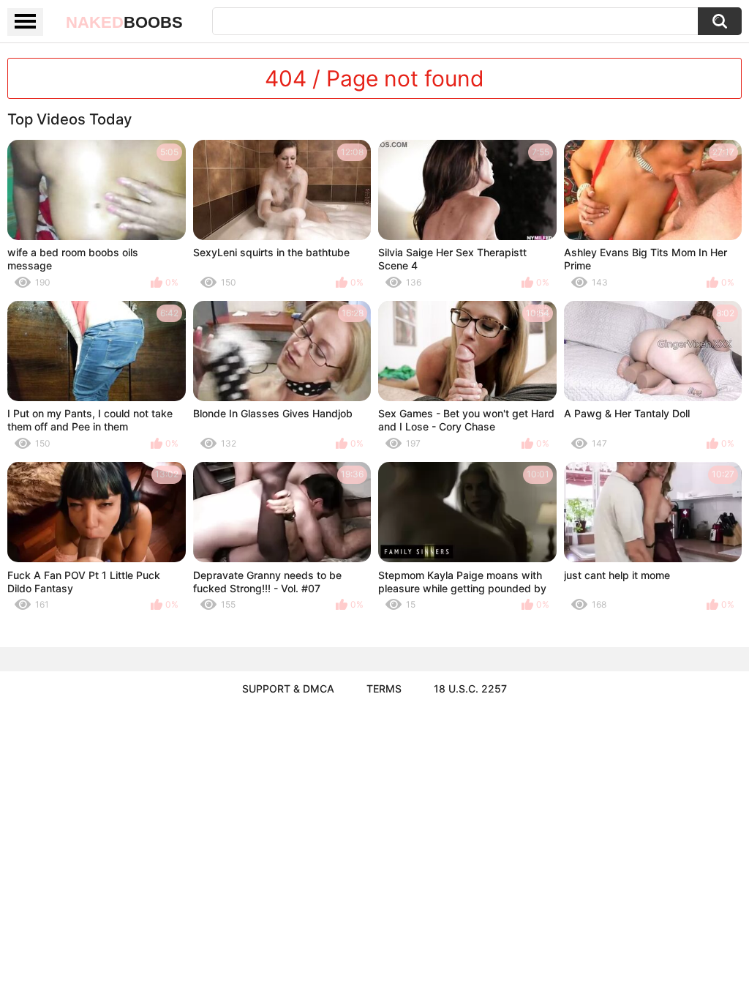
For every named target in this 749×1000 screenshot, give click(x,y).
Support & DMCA (288, 688)
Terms (384, 688)
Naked (124, 22)
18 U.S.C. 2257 (470, 688)
